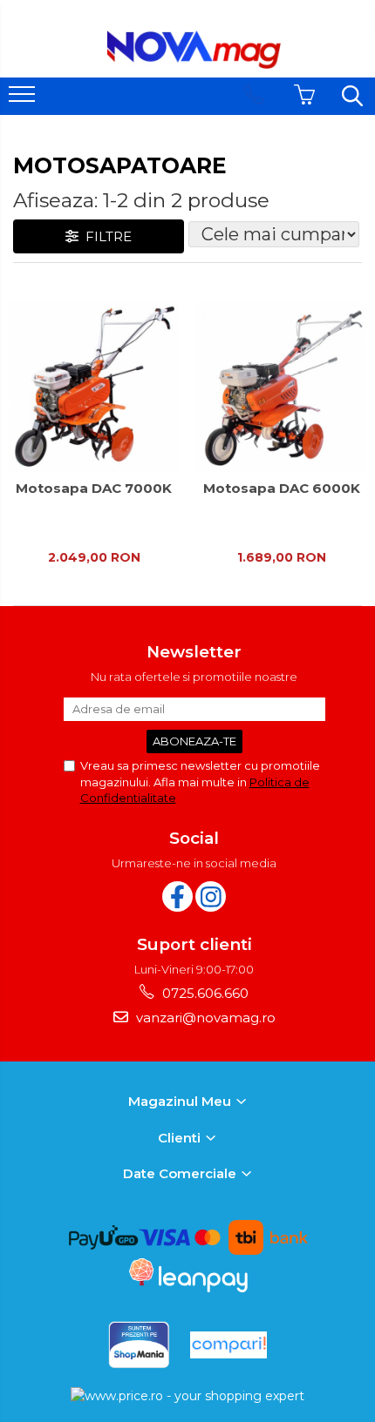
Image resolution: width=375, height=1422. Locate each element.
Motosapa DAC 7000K (94, 488)
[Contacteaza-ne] (253, 95)
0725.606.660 (204, 993)
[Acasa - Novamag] (194, 49)
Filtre (105, 236)
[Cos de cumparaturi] (304, 95)
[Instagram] (210, 896)
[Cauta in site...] (352, 95)
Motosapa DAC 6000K (281, 488)
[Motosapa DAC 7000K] (94, 387)
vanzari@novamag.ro (204, 1017)
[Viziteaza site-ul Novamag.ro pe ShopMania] (138, 1345)
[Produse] (24, 99)
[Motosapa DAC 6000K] (281, 387)
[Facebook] (177, 896)
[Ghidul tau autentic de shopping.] (228, 1344)
